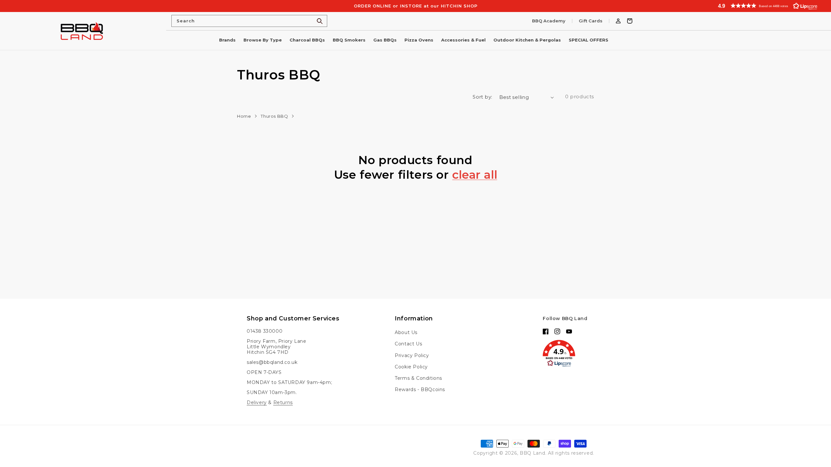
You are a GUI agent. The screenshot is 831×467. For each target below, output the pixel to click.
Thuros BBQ (274, 116)
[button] (771, 5)
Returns (283, 402)
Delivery (257, 402)
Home (244, 116)
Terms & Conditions (418, 378)
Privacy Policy (412, 355)
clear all (474, 175)
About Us (406, 332)
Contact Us (408, 344)
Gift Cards (590, 21)
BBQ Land (532, 453)
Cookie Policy (411, 367)
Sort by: (482, 97)
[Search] (320, 21)
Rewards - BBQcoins (420, 389)
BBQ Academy (548, 21)
